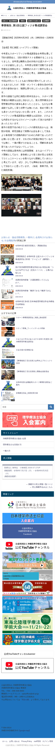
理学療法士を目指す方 (12, 444)
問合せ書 (25, 700)
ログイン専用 (47, 741)
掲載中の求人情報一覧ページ (40, 484)
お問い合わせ (14, 741)
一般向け (22, 20)
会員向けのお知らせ (34, 20)
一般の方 (6, 451)
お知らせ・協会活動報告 (9, 20)
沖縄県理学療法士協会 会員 (14, 438)
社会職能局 (46, 20)
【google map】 (24, 730)
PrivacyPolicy (26, 741)
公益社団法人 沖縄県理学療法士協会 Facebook (27, 531)
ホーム (4, 741)
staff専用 (37, 741)
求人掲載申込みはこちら (42, 487)
